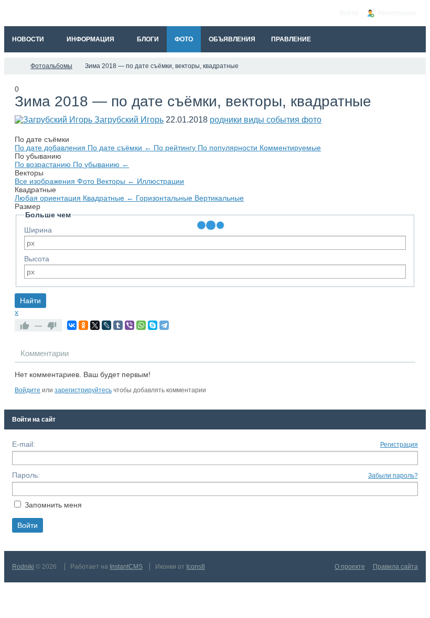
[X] (95, 325)
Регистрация (399, 444)
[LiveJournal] (106, 325)
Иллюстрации (160, 181)
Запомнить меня (53, 505)
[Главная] (13, 66)
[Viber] (129, 325)
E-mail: (23, 444)
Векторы (115, 181)
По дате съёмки (120, 148)
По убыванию (101, 164)
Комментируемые (290, 148)
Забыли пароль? (393, 475)
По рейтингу (176, 148)
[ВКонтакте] (72, 325)
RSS (411, 378)
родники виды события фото (265, 119)
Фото (86, 181)
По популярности (229, 148)
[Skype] (152, 325)
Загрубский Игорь (129, 119)
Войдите (27, 390)
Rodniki (23, 566)
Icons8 (195, 566)
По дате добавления (51, 148)
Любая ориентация (49, 198)
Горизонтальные (165, 198)
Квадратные (108, 198)
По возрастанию (44, 164)
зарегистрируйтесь (83, 390)
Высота (36, 259)
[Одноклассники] (83, 325)
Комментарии (44, 353)
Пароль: (26, 475)
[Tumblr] (118, 325)
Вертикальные (219, 198)
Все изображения (46, 181)
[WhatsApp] (141, 325)
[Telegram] (164, 325)
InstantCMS (126, 566)
